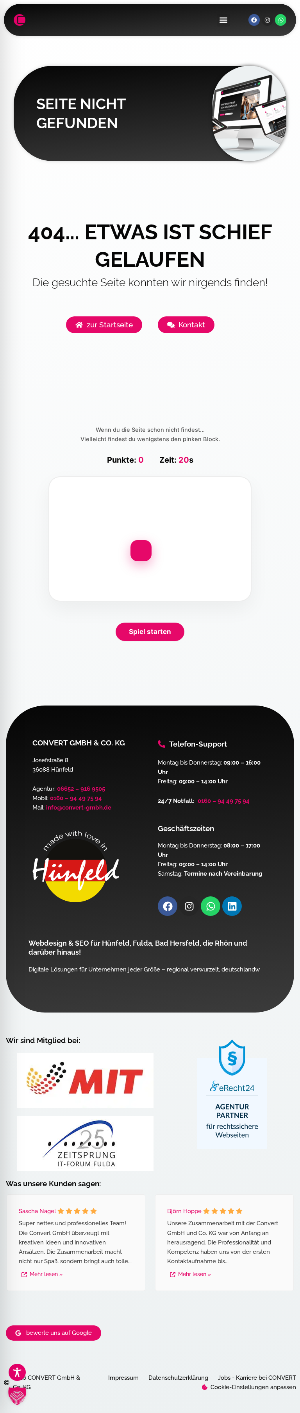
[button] (223, 20)
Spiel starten (150, 632)
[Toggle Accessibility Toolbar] (17, 1372)
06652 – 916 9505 (81, 788)
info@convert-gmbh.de (78, 807)
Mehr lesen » (46, 1274)
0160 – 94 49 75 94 (76, 798)
